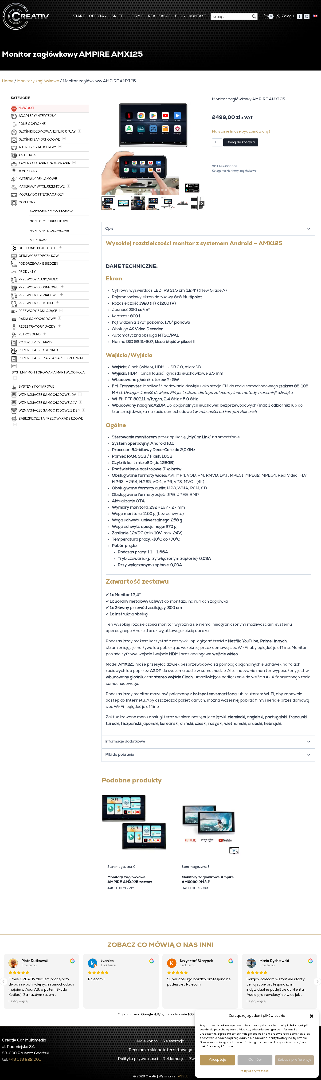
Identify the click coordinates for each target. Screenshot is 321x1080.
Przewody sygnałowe (38, 295)
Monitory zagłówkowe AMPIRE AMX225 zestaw (129, 879)
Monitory (27, 202)
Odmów (255, 1060)
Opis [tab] (109, 229)
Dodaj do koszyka (241, 142)
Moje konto (147, 1042)
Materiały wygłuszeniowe (42, 187)
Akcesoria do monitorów (51, 211)
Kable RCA (27, 155)
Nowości (26, 108)
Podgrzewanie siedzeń (38, 264)
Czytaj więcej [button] (177, 1001)
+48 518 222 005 (25, 1060)
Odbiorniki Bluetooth (37, 248)
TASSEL (182, 1076)
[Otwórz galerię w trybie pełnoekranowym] (200, 190)
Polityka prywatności (254, 1071)
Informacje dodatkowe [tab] (125, 741)
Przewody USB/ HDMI (36, 303)
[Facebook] (299, 16)
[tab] (140, 190)
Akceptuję (217, 1060)
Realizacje (159, 16)
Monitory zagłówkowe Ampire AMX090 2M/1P (208, 879)
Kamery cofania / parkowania (44, 163)
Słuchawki (38, 240)
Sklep (117, 16)
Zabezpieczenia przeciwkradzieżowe (51, 418)
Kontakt (197, 16)
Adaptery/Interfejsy (37, 116)
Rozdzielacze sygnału (38, 350)
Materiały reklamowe (38, 179)
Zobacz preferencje (294, 1060)
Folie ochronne (32, 124)
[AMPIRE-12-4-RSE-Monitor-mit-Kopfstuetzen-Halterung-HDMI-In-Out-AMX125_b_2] (153, 143)
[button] (311, 1016)
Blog (180, 16)
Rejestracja (173, 1042)
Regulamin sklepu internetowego (160, 1050)
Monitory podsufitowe (49, 221)
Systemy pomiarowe (36, 387)
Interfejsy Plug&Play (37, 147)
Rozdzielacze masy (35, 342)
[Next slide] (202, 203)
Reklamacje (173, 1059)
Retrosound (30, 334)
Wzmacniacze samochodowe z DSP (49, 410)
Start (79, 16)
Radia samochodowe (37, 319)
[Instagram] (306, 16)
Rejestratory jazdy (37, 327)
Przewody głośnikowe (38, 287)
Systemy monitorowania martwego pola (48, 372)
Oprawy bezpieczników (39, 256)
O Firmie (136, 16)
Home (7, 81)
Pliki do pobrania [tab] (119, 755)
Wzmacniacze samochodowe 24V (48, 403)
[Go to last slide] (104, 203)
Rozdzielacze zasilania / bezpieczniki (51, 358)
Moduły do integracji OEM (41, 194)
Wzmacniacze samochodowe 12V (47, 395)
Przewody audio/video (39, 279)
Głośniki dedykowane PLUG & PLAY (47, 132)
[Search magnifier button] (254, 16)
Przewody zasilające (38, 311)
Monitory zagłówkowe (38, 81)
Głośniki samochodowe (39, 139)
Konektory (28, 171)
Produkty (27, 272)
